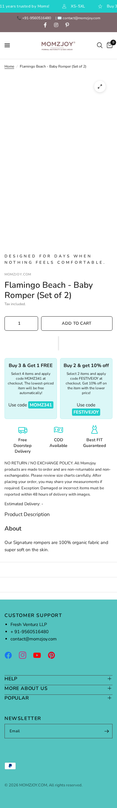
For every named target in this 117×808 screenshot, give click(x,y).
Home (9, 66)
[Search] (100, 45)
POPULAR (16, 698)
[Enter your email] (106, 731)
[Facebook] (11, 655)
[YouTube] (39, 655)
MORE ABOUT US (25, 688)
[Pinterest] (54, 655)
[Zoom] (100, 86)
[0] (108, 45)
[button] (58, 343)
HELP (10, 679)
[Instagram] (25, 655)
